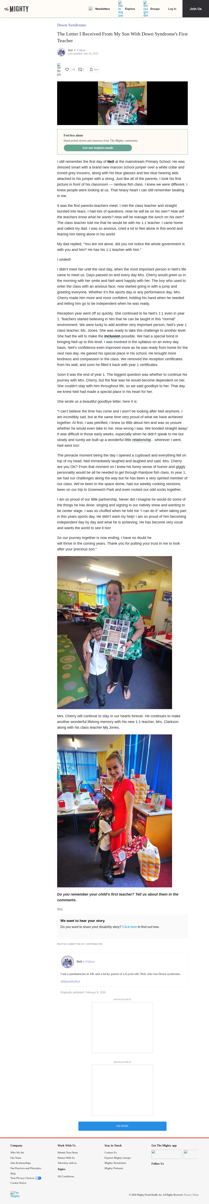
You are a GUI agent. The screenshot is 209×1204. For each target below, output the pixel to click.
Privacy (187, 1194)
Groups (155, 9)
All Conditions (66, 1176)
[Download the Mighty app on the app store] (166, 1154)
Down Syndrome (71, 25)
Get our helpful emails (98, 148)
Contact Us (110, 1152)
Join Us (196, 8)
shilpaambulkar (70, 981)
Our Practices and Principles (25, 1168)
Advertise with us (67, 1162)
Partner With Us (66, 1157)
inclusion (111, 336)
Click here (129, 927)
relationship (141, 440)
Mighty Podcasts (113, 1168)
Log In (172, 9)
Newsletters (102, 9)
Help (13, 1173)
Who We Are (17, 1152)
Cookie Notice (18, 1182)
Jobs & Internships (20, 1162)
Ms (105, 727)
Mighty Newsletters (115, 1162)
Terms (196, 1194)
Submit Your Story (68, 1152)
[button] (81, 50)
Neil (70, 50)
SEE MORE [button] (122, 1126)
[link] (16, 8)
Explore (130, 9)
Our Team (15, 1157)
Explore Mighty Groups (117, 1157)
